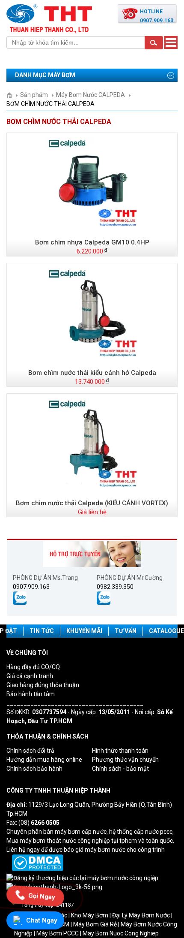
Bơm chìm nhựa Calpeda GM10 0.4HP (92, 242)
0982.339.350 (115, 586)
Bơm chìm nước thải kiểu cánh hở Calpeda (92, 373)
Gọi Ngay (41, 895)
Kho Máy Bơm (89, 915)
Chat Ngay (41, 920)
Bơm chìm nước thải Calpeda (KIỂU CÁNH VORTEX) (92, 503)
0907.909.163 (31, 586)
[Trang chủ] (12, 94)
